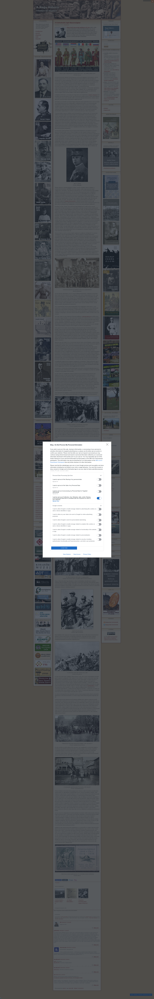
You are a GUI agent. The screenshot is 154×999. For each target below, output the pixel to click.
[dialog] (77, 500)
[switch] (99, 479)
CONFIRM (64, 548)
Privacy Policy (87, 554)
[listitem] (77, 475)
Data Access (77, 554)
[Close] (108, 445)
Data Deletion (67, 554)
